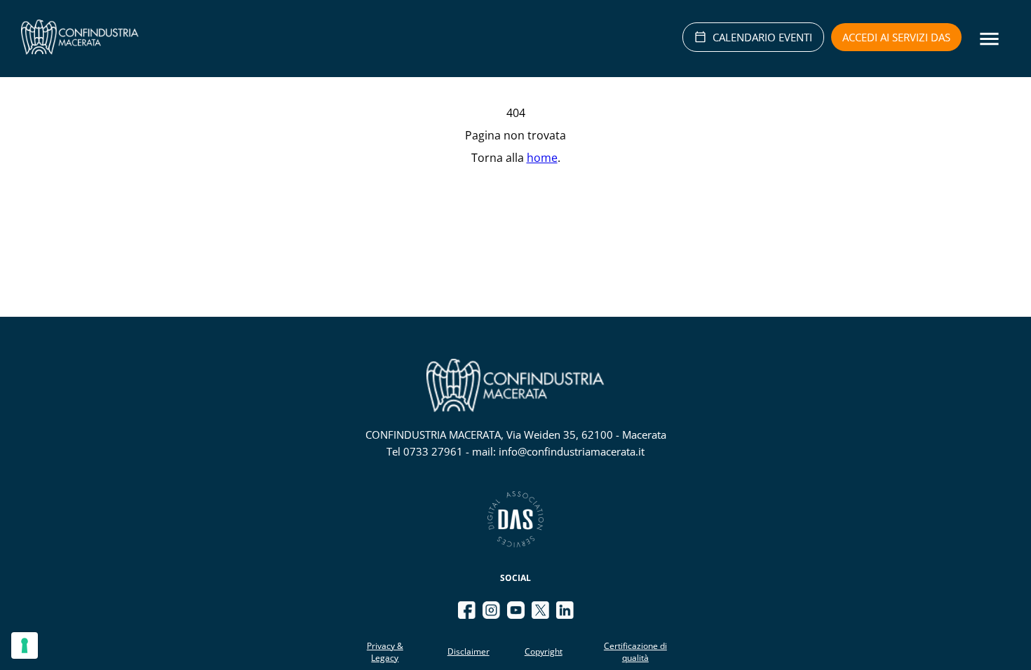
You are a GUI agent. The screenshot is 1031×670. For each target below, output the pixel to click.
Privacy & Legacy (385, 652)
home (542, 157)
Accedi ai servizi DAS (896, 37)
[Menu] (989, 39)
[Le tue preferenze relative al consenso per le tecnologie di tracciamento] (24, 645)
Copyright (543, 651)
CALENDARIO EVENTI (762, 37)
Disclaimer (468, 651)
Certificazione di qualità (635, 652)
